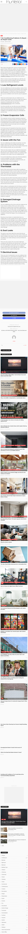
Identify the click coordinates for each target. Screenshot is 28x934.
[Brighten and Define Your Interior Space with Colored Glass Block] (14, 622)
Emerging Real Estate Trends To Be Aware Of (11, 747)
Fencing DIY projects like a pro (14, 326)
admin (3, 41)
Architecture (4, 417)
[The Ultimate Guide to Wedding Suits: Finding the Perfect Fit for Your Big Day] (14, 668)
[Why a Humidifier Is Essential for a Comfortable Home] (14, 388)
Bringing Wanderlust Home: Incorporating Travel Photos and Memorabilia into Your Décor (14, 798)
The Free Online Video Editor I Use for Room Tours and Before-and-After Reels (13, 915)
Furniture (6, 582)
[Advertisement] (14, 18)
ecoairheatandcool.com (6, 103)
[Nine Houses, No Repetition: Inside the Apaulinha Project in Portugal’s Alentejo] (4, 928)
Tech (2, 372)
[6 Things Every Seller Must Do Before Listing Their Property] (14, 834)
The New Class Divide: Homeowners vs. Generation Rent (13, 564)
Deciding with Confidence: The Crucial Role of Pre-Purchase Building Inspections (12, 775)
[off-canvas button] (1, 1)
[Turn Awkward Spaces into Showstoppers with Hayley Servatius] (14, 598)
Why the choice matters (6, 542)
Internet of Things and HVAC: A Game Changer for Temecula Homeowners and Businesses (12, 868)
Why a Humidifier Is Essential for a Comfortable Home (13, 398)
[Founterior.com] (14, 1)
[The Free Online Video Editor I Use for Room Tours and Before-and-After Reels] (14, 365)
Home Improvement (5, 395)
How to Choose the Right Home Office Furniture (12, 586)
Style (12, 628)
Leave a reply (5, 350)
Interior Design (17, 417)
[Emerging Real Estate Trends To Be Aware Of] (14, 738)
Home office (11, 582)
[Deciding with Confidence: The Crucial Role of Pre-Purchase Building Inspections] (14, 765)
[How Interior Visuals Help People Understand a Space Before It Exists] (14, 486)
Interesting (4, 561)
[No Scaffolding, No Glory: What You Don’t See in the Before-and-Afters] (14, 645)
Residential (23, 445)
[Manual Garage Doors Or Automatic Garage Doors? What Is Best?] (14, 691)
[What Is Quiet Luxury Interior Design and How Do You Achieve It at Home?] (14, 463)
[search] (26, 1)
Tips (1, 35)
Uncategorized (14, 395)
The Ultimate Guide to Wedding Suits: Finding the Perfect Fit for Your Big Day (12, 678)
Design (3, 469)
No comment (8, 377)
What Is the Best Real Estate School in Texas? (11, 752)
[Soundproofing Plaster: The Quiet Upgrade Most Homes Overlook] (14, 509)
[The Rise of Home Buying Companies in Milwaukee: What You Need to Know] (14, 811)
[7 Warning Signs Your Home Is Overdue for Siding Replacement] (14, 410)
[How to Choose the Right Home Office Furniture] (14, 576)
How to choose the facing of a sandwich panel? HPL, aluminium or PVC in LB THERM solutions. (13, 450)
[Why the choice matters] (14, 532)
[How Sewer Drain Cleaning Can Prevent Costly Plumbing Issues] (14, 715)
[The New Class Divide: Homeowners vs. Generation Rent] (14, 554)
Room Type (23, 582)
